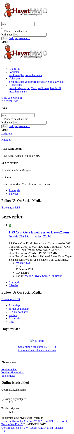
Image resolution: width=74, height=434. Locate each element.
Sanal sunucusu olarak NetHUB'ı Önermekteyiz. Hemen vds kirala (37, 348)
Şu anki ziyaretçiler (19, 88)
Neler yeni (14, 78)
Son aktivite (8, 375)
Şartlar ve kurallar (19, 308)
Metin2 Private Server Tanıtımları (44, 275)
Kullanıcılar (15, 85)
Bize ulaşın (15, 305)
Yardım (13, 315)
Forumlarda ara (33, 75)
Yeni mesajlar (16, 75)
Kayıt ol (6, 139)
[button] (4, 41)
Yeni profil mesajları (35, 81)
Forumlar (14, 71)
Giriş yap (6, 133)
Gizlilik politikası (18, 311)
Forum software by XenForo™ (35, 421)
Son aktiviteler (56, 81)
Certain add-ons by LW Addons (32, 427)
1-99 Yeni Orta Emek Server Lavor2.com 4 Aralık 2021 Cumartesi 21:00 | (40, 234)
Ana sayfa (14, 68)
